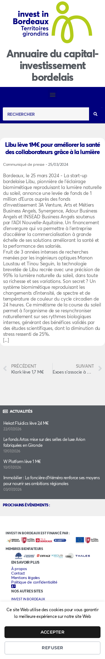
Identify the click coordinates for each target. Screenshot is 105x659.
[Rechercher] (95, 114)
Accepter (53, 632)
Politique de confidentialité (34, 582)
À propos (19, 568)
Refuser (52, 647)
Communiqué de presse (35, 164)
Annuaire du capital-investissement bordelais (52, 65)
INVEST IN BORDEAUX (28, 599)
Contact (18, 573)
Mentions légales (25, 577)
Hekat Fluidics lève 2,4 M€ (26, 423)
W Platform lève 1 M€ (22, 461)
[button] (52, 94)
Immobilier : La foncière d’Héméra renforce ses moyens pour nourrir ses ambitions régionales (51, 480)
